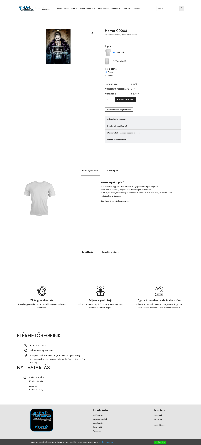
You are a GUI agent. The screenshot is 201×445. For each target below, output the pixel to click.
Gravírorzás (98, 423)
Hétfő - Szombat (36, 377)
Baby (73, 8)
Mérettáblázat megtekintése (119, 109)
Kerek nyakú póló (90, 170)
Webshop (116, 34)
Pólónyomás (62, 8)
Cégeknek (126, 8)
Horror (124, 34)
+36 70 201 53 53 (38, 345)
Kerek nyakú (120, 52)
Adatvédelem (159, 425)
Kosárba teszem (125, 99)
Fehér (110, 75)
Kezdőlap (108, 34)
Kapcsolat (136, 8)
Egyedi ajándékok (86, 8)
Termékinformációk (110, 252)
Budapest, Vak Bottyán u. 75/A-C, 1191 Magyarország (55, 355)
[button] (92, 33)
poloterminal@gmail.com (41, 350)
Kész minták (115, 8)
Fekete (110, 72)
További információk (106, 442)
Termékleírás (87, 252)
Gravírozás (102, 8)
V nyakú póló (121, 61)
